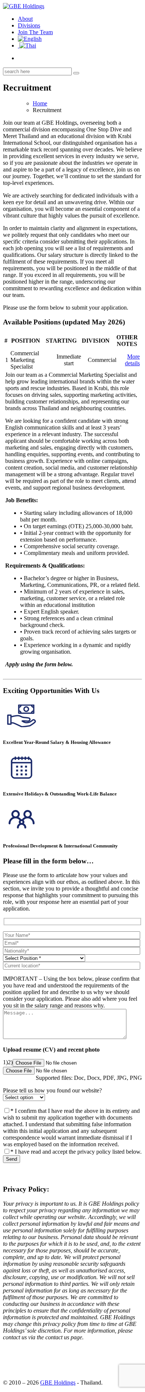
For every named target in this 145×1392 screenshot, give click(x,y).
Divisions (29, 25)
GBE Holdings (57, 1382)
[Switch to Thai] (27, 45)
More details (132, 359)
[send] (76, 73)
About (25, 19)
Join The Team (35, 32)
